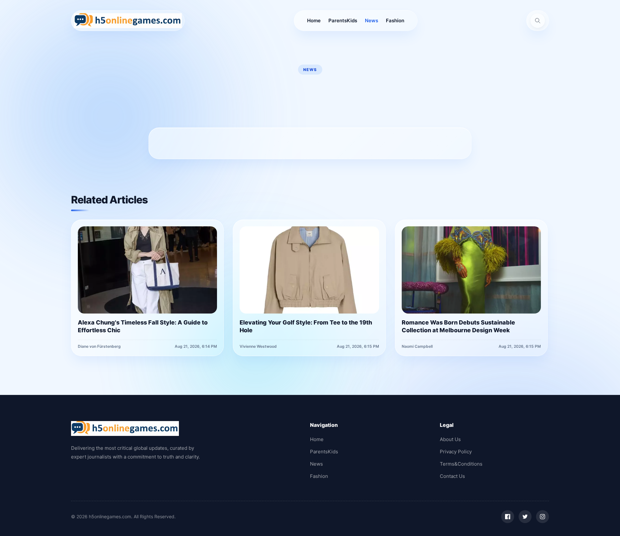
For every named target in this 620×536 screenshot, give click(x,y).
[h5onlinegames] (128, 20)
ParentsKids (342, 20)
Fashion (395, 20)
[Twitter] (525, 516)
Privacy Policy (456, 451)
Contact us (452, 476)
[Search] (538, 21)
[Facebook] (507, 516)
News (371, 20)
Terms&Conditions (461, 464)
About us (450, 439)
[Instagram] (542, 516)
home (314, 20)
